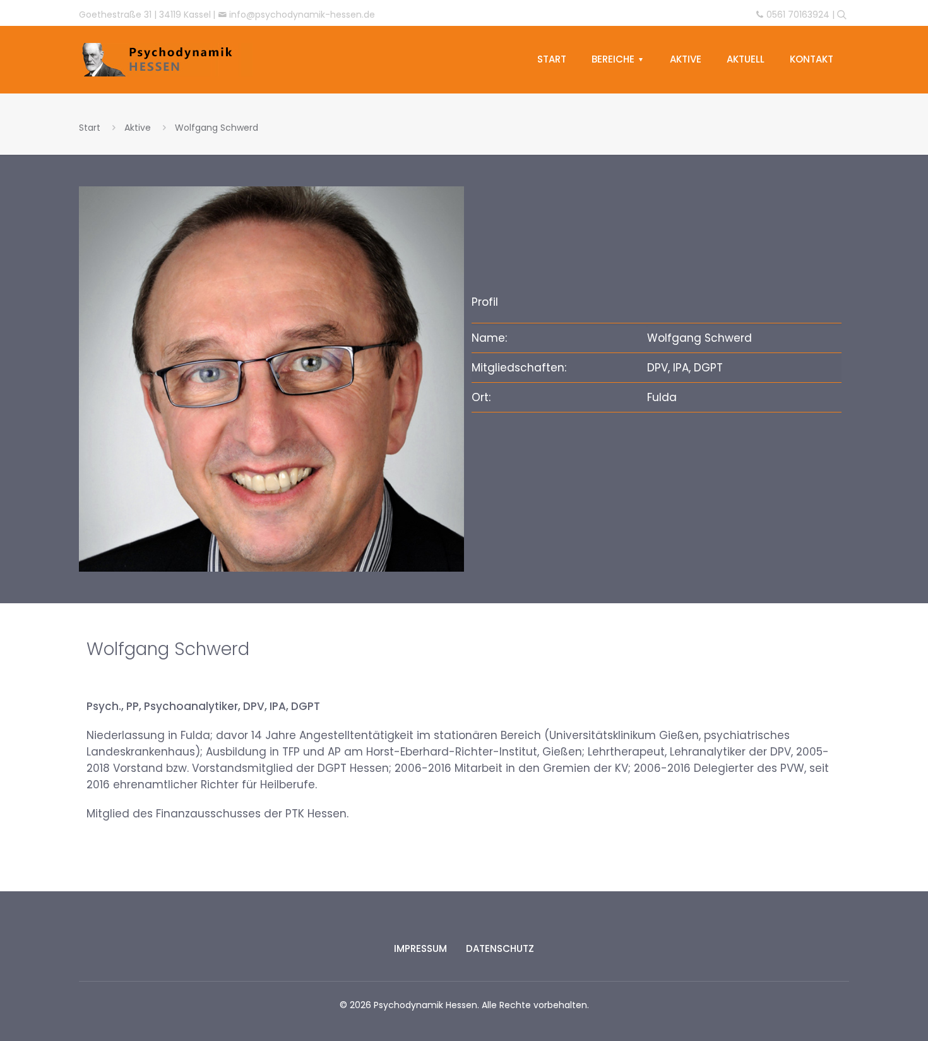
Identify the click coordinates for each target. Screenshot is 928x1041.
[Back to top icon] (867, 1007)
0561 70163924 (798, 14)
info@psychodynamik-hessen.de (302, 14)
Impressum (420, 948)
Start (89, 127)
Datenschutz (500, 948)
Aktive (137, 127)
